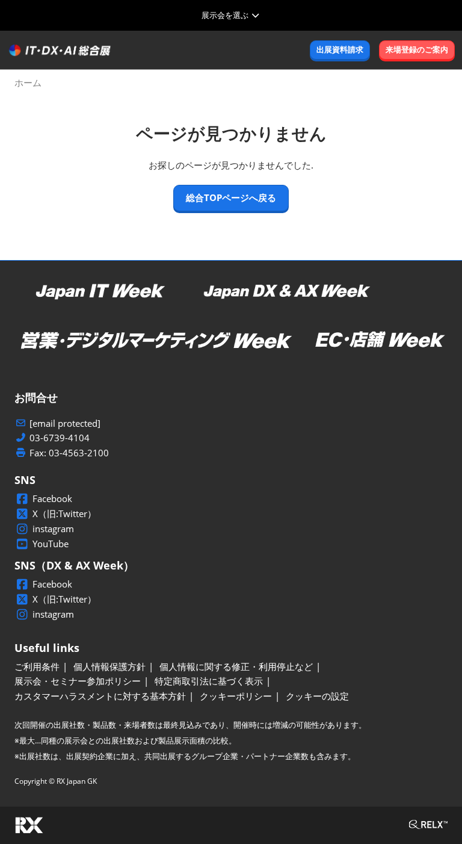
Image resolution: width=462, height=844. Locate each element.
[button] (340, 50)
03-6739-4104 (59, 438)
